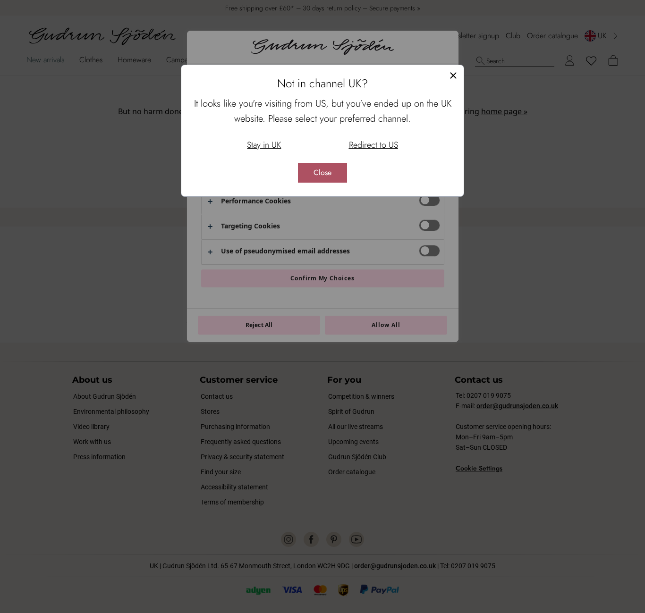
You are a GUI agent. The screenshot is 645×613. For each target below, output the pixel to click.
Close (322, 172)
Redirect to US (373, 145)
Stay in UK (264, 145)
